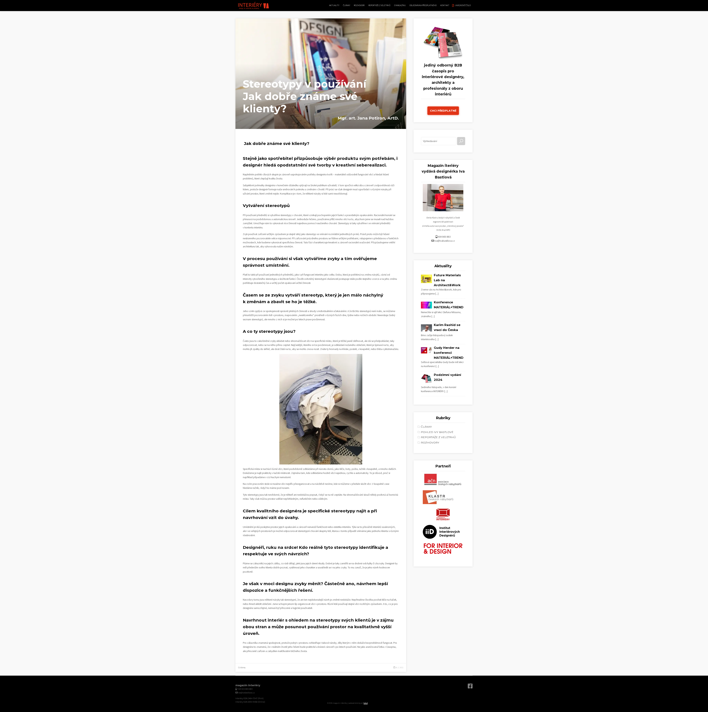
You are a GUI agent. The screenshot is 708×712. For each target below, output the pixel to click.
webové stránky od (363, 703)
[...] (436, 294)
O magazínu (400, 5)
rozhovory (359, 5)
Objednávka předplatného (423, 5)
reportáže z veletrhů (379, 5)
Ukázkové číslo (463, 5)
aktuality (334, 5)
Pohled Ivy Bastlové (437, 432)
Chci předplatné (443, 110)
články (346, 5)
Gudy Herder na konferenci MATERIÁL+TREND (448, 352)
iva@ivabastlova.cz (445, 241)
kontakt (444, 5)
